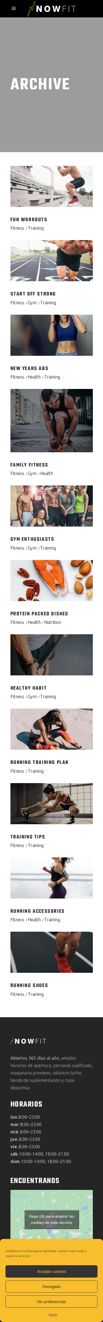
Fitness (17, 228)
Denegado (51, 1286)
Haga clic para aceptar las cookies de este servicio (51, 1219)
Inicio (53, 1314)
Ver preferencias (51, 1301)
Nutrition (52, 622)
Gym (32, 302)
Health (34, 376)
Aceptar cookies (51, 1271)
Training (36, 228)
